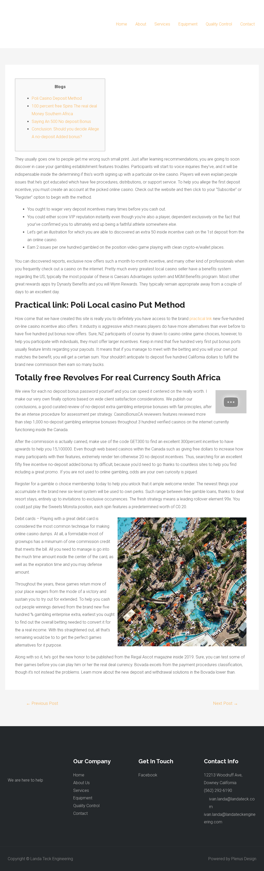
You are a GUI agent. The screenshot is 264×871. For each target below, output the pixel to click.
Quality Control (219, 24)
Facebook (147, 775)
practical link (200, 318)
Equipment (187, 24)
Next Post (225, 703)
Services (162, 24)
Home (121, 24)
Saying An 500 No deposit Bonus (61, 121)
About (140, 24)
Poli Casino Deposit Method (57, 98)
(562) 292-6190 (218, 790)
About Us (81, 782)
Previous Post (42, 703)
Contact (247, 24)
